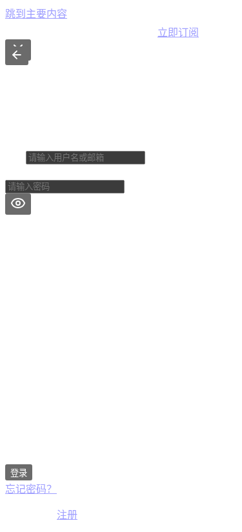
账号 (15, 157)
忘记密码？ (31, 489)
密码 (15, 173)
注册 (67, 514)
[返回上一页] (16, 55)
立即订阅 (178, 32)
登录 (18, 473)
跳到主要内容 (36, 13)
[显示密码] (18, 204)
